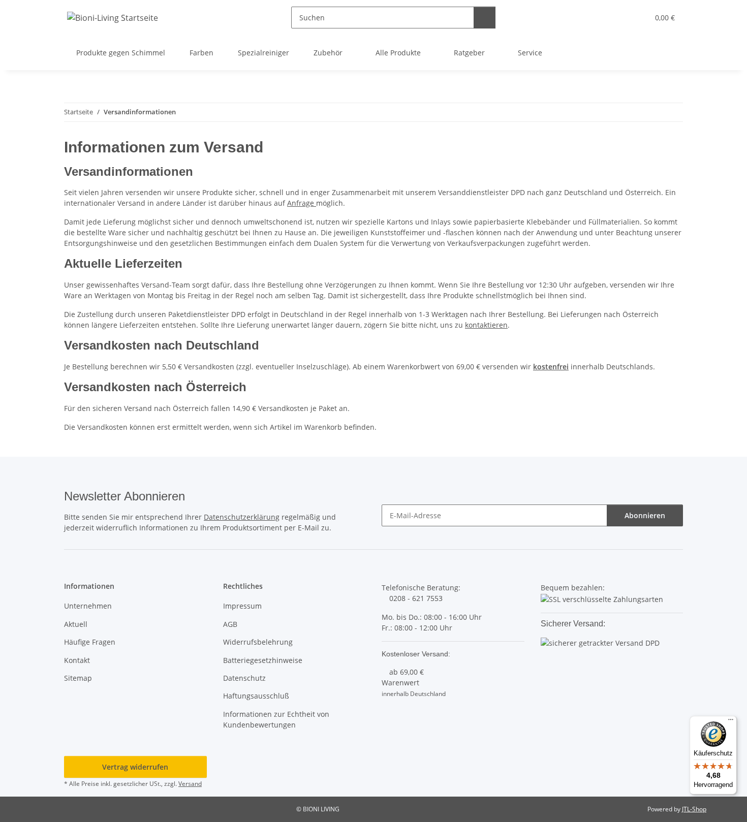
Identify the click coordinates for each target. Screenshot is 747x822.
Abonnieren (645, 515)
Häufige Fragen (89, 642)
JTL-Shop (694, 809)
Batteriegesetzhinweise (262, 660)
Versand (190, 783)
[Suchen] (484, 17)
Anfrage (301, 203)
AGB (230, 624)
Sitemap (78, 678)
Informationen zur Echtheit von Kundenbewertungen (276, 719)
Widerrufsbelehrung (258, 642)
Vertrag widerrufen (135, 767)
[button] (620, 17)
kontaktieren (486, 325)
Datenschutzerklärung (241, 517)
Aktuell (75, 624)
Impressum (242, 606)
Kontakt (77, 660)
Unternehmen (88, 606)
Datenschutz (244, 678)
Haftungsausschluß (256, 696)
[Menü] (731, 722)
